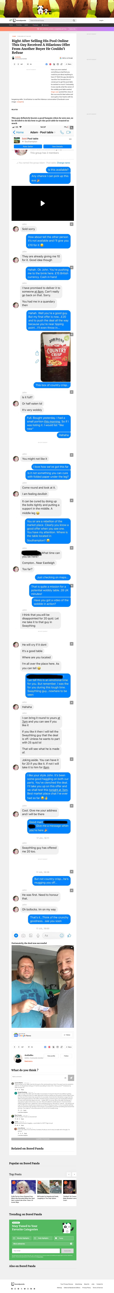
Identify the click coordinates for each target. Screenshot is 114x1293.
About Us (86, 1284)
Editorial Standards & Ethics (72, 1287)
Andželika (18, 57)
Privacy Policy (86, 1287)
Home (11, 25)
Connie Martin (19, 1082)
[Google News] (34, 1288)
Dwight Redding (22, 1092)
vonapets (20, 102)
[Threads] (28, 1288)
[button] (69, 1174)
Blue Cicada (18, 1115)
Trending (18, 25)
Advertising (78, 1284)
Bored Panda (17, 1284)
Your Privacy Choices (67, 1284)
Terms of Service (98, 1287)
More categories (19, 1244)
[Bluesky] (24, 1288)
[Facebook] (12, 1288)
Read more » (29, 1061)
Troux (16, 1121)
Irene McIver (21, 1128)
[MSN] (31, 1288)
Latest (26, 25)
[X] (21, 1288)
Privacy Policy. (40, 1256)
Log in (101, 20)
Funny (14, 36)
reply (22, 1089)
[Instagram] (15, 1288)
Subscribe (67, 1251)
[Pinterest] (18, 1288)
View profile (51, 1056)
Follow (66, 1056)
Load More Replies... (23, 1112)
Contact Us (100, 1284)
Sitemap (59, 1287)
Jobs (92, 1284)
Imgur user (55, 92)
